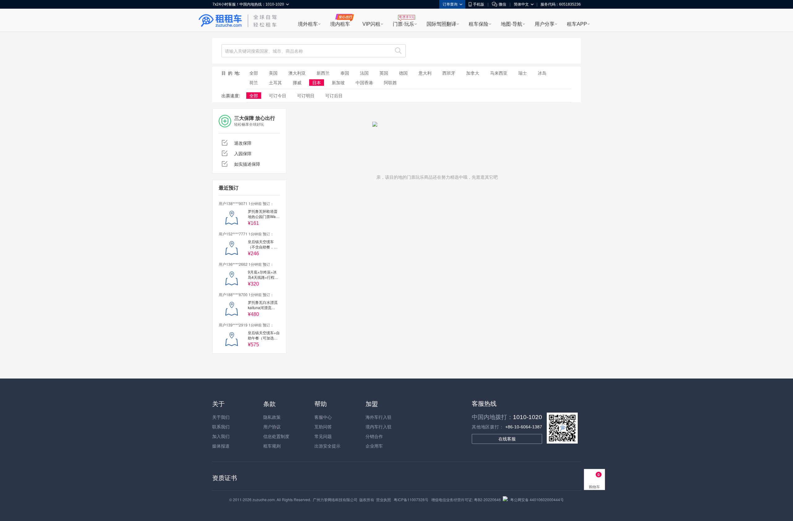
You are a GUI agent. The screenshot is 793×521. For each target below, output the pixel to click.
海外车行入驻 (379, 417)
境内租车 (340, 24)
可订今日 (277, 95)
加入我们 (221, 436)
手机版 (478, 4)
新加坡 (338, 82)
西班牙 (448, 73)
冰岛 (542, 73)
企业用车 (374, 446)
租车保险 (479, 24)
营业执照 (383, 499)
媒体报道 (221, 446)
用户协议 (272, 426)
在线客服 (507, 438)
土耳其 (275, 82)
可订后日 (334, 95)
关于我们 (221, 417)
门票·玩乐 (403, 24)
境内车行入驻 (379, 426)
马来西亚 (498, 73)
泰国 (344, 73)
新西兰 (323, 73)
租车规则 (272, 446)
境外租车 (308, 24)
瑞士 (522, 73)
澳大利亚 (297, 73)
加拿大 (472, 73)
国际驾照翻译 (441, 24)
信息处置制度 (276, 436)
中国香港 (364, 82)
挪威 (297, 82)
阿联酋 (390, 82)
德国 (403, 73)
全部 (253, 73)
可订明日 (305, 95)
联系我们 (221, 426)
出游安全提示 (327, 446)
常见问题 (323, 436)
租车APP (577, 24)
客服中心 (323, 417)
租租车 (220, 20)
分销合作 (374, 436)
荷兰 (253, 82)
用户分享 (544, 24)
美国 (273, 73)
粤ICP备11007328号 (411, 499)
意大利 (425, 73)
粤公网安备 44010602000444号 (537, 499)
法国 (364, 73)
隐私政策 (272, 417)
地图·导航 (511, 24)
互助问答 (323, 426)
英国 (383, 73)
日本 (316, 82)
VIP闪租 (371, 24)
